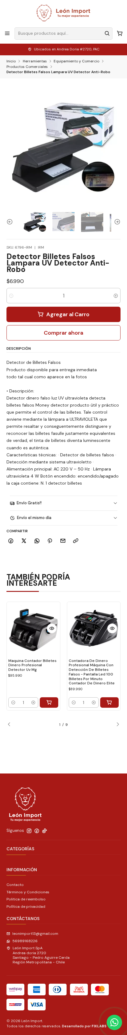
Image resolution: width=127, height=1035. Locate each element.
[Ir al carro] (120, 33)
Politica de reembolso (26, 899)
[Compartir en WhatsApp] (36, 541)
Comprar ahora (63, 332)
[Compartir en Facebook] (10, 541)
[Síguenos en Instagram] (29, 831)
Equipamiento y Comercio (76, 61)
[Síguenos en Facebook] (36, 831)
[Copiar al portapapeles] (75, 541)
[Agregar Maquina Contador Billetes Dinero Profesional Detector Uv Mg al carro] (49, 702)
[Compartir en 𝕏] (24, 541)
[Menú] (7, 33)
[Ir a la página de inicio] (63, 13)
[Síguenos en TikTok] (44, 831)
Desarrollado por (84, 1026)
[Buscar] (107, 33)
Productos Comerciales (27, 67)
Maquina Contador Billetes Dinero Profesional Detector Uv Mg (32, 665)
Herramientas (35, 61)
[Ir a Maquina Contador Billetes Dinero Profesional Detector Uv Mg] (33, 628)
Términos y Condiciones (27, 892)
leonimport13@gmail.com (35, 933)
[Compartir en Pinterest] (50, 541)
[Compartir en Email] (63, 541)
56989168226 (25, 941)
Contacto (15, 884)
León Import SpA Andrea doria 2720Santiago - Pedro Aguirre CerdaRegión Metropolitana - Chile (41, 955)
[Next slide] (116, 222)
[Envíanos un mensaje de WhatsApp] (114, 1022)
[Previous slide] (11, 222)
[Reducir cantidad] (11, 295)
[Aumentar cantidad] (115, 295)
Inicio (11, 61)
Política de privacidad (25, 906)
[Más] (52, 628)
